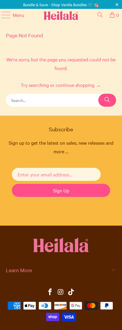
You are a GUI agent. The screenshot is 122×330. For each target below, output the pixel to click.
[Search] (100, 15)
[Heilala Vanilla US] (61, 15)
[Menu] (3, 15)
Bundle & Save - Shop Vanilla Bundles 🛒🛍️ (61, 4)
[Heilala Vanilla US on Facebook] (50, 292)
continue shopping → (78, 85)
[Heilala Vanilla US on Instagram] (60, 292)
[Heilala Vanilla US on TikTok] (71, 292)
